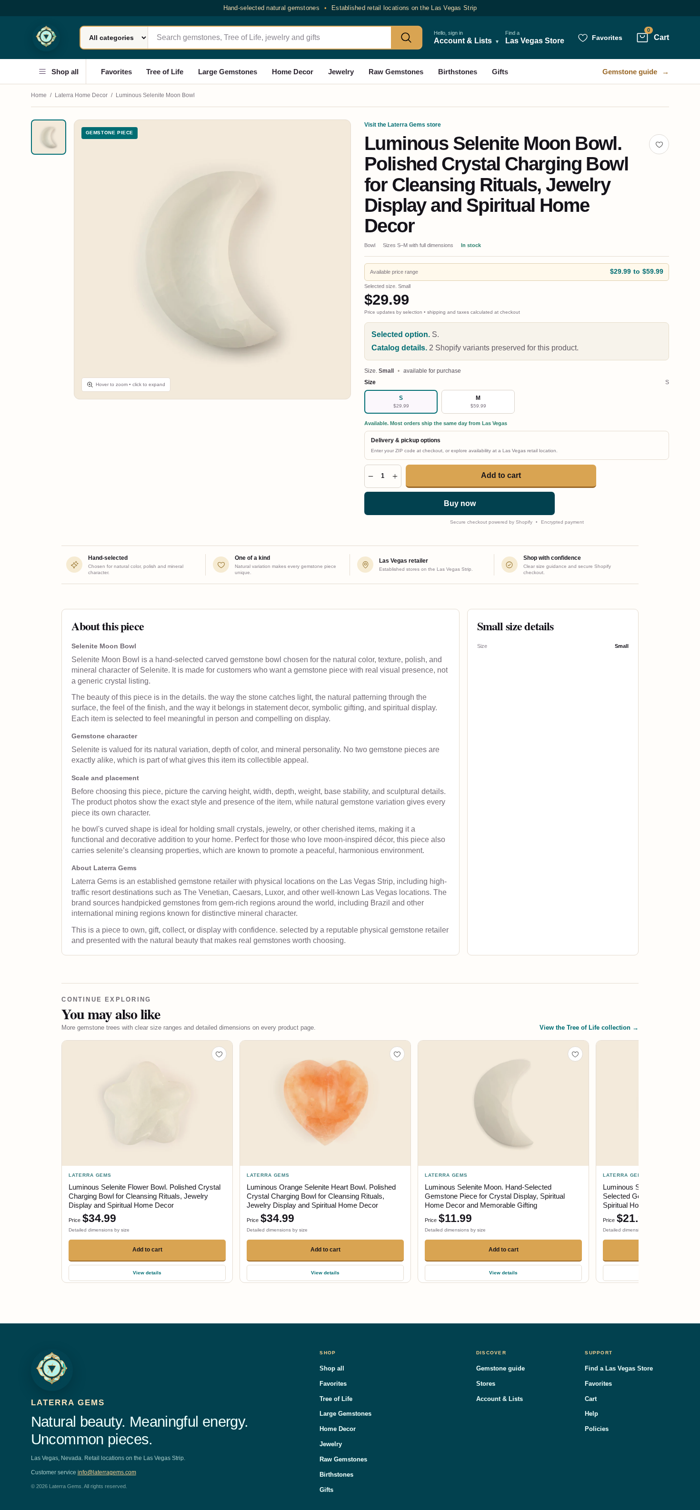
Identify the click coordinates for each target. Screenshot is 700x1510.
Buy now (460, 503)
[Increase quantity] (395, 476)
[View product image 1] (48, 137)
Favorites (116, 72)
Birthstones (457, 72)
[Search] (406, 38)
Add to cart (501, 475)
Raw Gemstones (396, 72)
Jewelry (341, 72)
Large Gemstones (227, 72)
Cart (591, 1398)
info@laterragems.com (107, 1472)
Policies (597, 1428)
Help (591, 1413)
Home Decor (292, 72)
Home (39, 95)
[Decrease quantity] (371, 476)
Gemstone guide (635, 72)
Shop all (65, 72)
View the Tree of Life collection (589, 1027)
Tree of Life (164, 72)
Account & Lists (499, 1398)
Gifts (500, 72)
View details (147, 1272)
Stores (485, 1383)
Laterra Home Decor (81, 95)
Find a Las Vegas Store (619, 1368)
